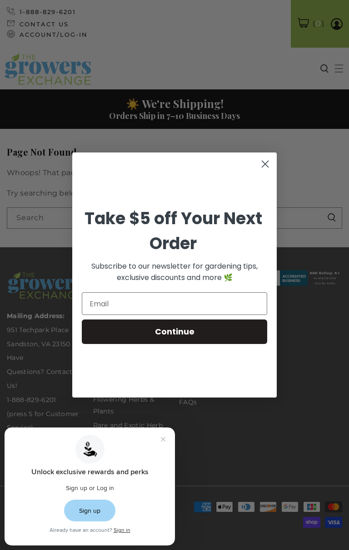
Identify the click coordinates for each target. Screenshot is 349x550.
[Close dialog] (265, 164)
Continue (174, 331)
